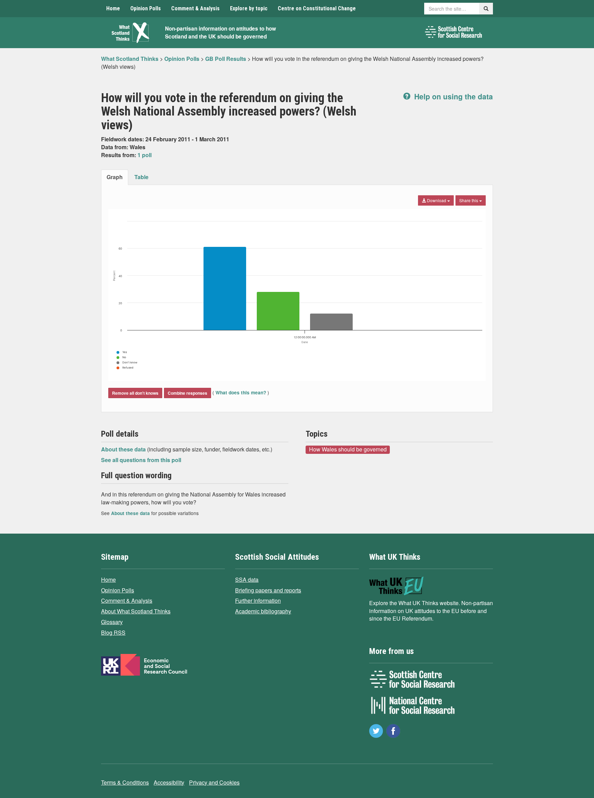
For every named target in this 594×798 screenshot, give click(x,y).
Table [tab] (141, 177)
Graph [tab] (115, 177)
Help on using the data (452, 96)
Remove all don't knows (135, 393)
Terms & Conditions (125, 782)
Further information (258, 600)
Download (436, 200)
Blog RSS (113, 632)
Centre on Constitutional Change (317, 8)
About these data (124, 449)
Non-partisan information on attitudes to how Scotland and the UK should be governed (220, 32)
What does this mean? (240, 392)
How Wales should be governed (348, 449)
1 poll (145, 155)
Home (113, 8)
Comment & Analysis (195, 8)
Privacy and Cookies (214, 782)
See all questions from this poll (141, 460)
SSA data (246, 579)
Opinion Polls (145, 8)
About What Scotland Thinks (135, 611)
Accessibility (169, 782)
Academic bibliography (263, 611)
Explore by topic (248, 8)
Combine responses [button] (187, 393)
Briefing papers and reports (268, 590)
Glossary (112, 622)
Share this (469, 200)
